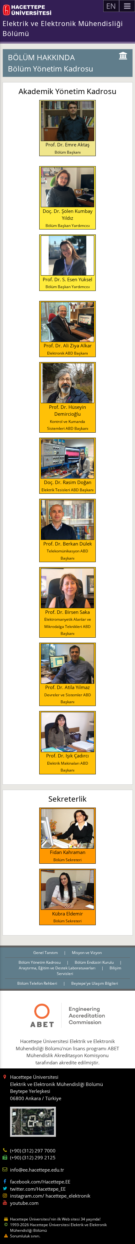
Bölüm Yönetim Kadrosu (40, 962)
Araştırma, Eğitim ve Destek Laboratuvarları (57, 968)
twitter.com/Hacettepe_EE (38, 1189)
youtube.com (24, 1203)
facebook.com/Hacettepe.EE (40, 1181)
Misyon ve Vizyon (87, 952)
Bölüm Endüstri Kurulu (95, 962)
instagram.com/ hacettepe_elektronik (50, 1196)
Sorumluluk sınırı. (25, 1236)
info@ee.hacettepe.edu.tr (37, 1170)
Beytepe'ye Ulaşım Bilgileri (94, 983)
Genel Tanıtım (46, 952)
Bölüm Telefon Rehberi (37, 983)
